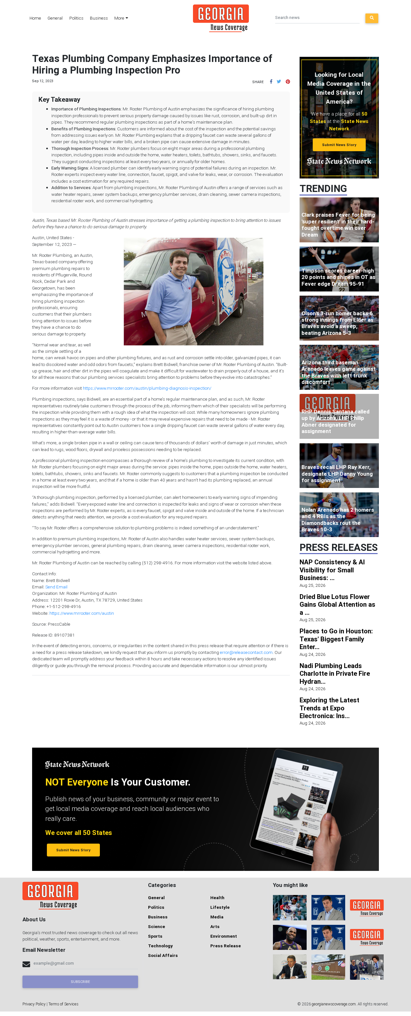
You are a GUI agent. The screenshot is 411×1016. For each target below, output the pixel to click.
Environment (223, 936)
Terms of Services (63, 1004)
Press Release (225, 946)
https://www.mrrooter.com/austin (81, 613)
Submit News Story (339, 145)
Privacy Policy (34, 1004)
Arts (215, 926)
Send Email (56, 587)
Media (216, 917)
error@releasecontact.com (246, 652)
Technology (160, 946)
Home (35, 18)
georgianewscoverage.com (334, 1004)
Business (99, 18)
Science (156, 926)
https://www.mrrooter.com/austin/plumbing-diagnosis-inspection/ (147, 388)
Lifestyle (220, 907)
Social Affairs (163, 955)
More (119, 18)
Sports (155, 936)
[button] (271, 81)
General (55, 18)
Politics (76, 18)
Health (217, 897)
